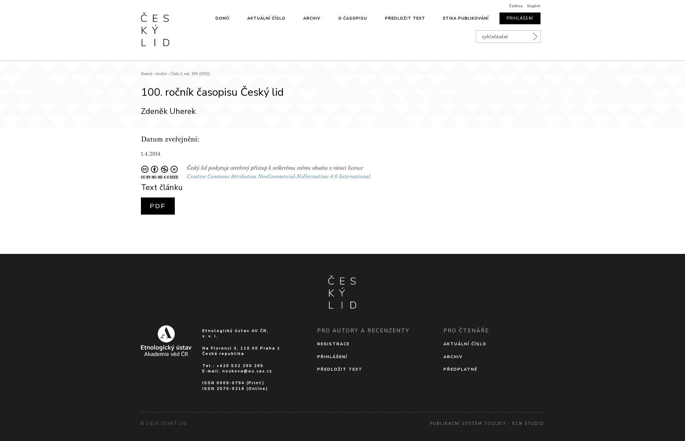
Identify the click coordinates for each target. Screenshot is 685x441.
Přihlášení (520, 18)
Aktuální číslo (266, 18)
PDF (158, 206)
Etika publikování (466, 18)
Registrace (333, 344)
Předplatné (460, 369)
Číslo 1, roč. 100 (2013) (190, 73)
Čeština (516, 6)
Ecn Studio (528, 423)
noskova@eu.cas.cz (247, 371)
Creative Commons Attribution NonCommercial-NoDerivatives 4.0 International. (279, 176)
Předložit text (405, 18)
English (534, 6)
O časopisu (352, 18)
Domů (222, 18)
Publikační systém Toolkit (468, 423)
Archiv (311, 18)
